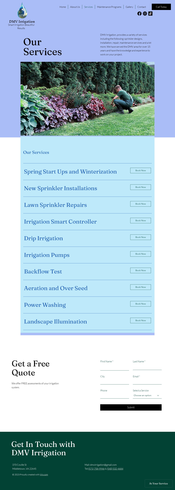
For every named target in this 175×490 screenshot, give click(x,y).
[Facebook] (139, 13)
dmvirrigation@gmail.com (103, 464)
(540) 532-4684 (115, 468)
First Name (106, 361)
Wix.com (44, 474)
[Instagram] (145, 13)
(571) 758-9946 (96, 468)
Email (136, 376)
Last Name (138, 361)
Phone (103, 390)
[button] (140, 170)
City (102, 376)
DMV (14, 21)
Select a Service (141, 390)
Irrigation (27, 21)
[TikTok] (150, 13)
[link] (75, 171)
